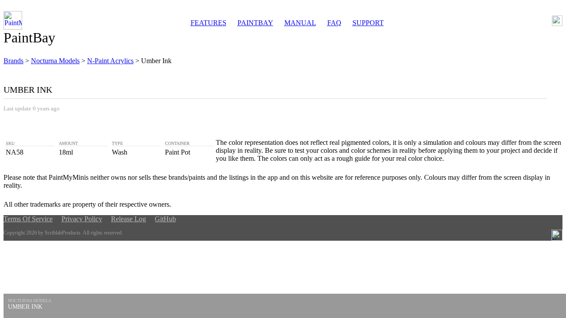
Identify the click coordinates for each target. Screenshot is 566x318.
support (368, 22)
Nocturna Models (55, 60)
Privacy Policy (81, 219)
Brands (13, 60)
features (208, 22)
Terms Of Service (28, 219)
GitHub (165, 219)
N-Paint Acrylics (110, 60)
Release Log (128, 219)
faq (334, 22)
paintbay (255, 22)
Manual (300, 22)
